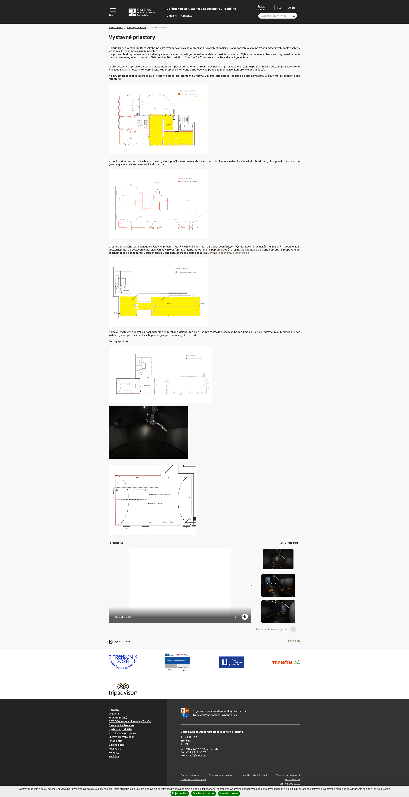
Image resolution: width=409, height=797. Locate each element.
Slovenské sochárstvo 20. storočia (228, 252)
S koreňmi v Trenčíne (121, 725)
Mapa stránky (262, 7)
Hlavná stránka (116, 27)
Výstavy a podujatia (136, 27)
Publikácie (115, 748)
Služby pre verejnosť (121, 736)
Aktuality (114, 709)
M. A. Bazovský (118, 717)
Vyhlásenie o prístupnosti (288, 775)
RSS (279, 7)
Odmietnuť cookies (203, 793)
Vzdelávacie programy (122, 733)
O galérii (171, 15)
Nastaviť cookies (228, 793)
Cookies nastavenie (190, 775)
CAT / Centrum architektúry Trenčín (130, 721)
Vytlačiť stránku (122, 641)
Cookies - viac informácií (255, 775)
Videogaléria (116, 744)
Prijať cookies (180, 793)
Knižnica (114, 756)
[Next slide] (251, 585)
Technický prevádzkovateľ (193, 779)
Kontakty (186, 15)
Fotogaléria (115, 740)
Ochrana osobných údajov (221, 775)
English (291, 8)
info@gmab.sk (198, 755)
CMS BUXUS (294, 784)
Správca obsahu (292, 779)
